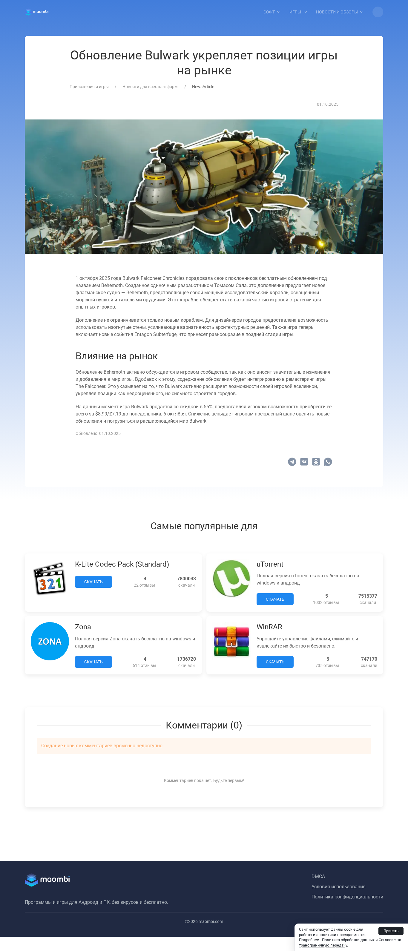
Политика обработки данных (348, 940)
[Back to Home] (36, 12)
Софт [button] (269, 12)
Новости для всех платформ (150, 86)
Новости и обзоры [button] (337, 12)
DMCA (318, 876)
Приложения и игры (89, 86)
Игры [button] (295, 12)
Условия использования (339, 886)
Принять (391, 931)
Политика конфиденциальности (347, 897)
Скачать (93, 581)
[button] (377, 12)
